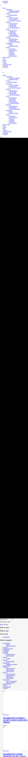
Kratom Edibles (13, 82)
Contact (5, 130)
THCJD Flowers (13, 90)
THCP (7, 96)
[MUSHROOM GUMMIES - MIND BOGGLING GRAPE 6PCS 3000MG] (14, 749)
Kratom (8, 80)
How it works (6, 124)
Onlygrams (12, 121)
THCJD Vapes (13, 93)
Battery (11, 111)
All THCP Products (14, 103)
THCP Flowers (13, 97)
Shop (4, 75)
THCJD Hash (12, 92)
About (4, 127)
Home (1, 624)
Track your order (7, 131)
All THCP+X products (15, 88)
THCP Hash (12, 99)
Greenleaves (12, 116)
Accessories (9, 110)
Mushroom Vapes (13, 79)
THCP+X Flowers (14, 85)
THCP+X (8, 83)
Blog (4, 128)
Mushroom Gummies (14, 78)
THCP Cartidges (13, 102)
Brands (8, 114)
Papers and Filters (13, 113)
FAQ (4, 126)
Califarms (11, 120)
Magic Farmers (13, 123)
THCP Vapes (12, 100)
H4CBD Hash (12, 107)
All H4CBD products (14, 109)
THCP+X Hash (13, 86)
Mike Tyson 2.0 (13, 117)
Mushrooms (9, 76)
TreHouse (11, 119)
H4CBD (8, 104)
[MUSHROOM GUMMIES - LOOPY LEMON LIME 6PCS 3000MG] (14, 713)
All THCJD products (14, 95)
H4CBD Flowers (13, 106)
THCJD (8, 89)
